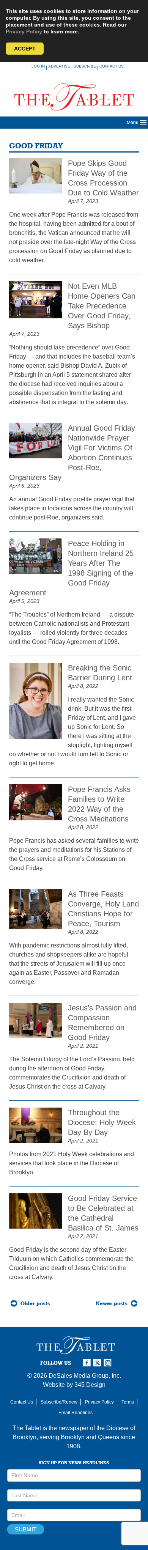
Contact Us (111, 66)
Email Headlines (75, 1412)
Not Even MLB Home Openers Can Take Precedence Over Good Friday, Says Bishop (101, 306)
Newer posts (112, 1303)
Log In (38, 66)
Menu (133, 122)
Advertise (59, 66)
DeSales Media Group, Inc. (85, 1375)
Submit (25, 1529)
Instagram (109, 1362)
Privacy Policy (24, 31)
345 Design (89, 1385)
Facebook (87, 1362)
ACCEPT (25, 49)
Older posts (35, 1303)
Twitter (98, 1362)
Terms (127, 1402)
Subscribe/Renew (59, 1402)
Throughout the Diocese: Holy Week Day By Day (102, 1122)
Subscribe (85, 66)
